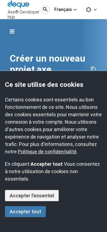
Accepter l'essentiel (32, 195)
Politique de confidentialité (47, 151)
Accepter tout (25, 211)
